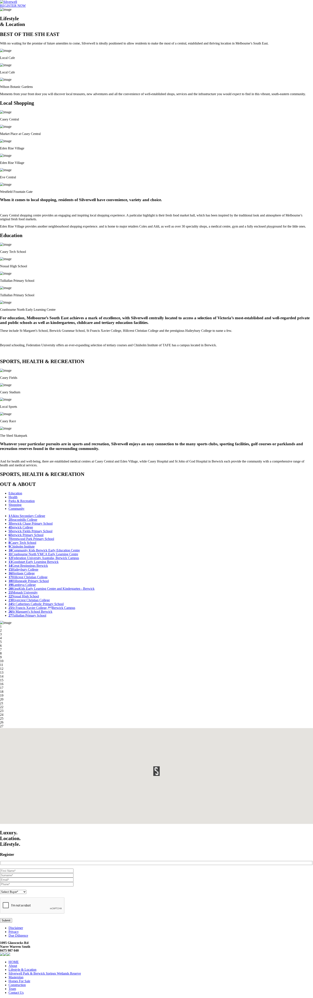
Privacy (14, 932)
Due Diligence (18, 935)
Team (12, 989)
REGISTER (13, 5)
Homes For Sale (19, 981)
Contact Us (16, 992)
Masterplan (16, 977)
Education (15, 493)
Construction (17, 985)
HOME (14, 962)
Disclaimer (16, 928)
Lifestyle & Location (22, 969)
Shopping (15, 505)
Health (13, 497)
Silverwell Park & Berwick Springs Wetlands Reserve (45, 973)
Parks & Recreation (22, 501)
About (13, 966)
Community (16, 508)
